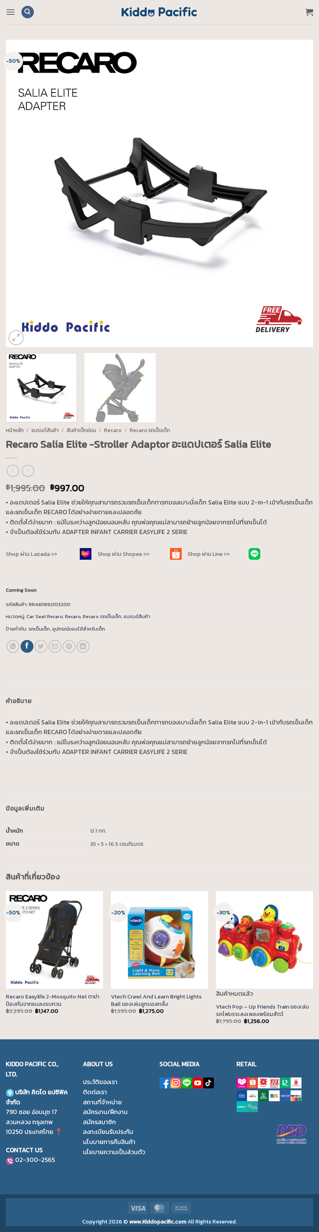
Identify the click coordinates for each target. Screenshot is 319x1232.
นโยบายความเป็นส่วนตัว (114, 1151)
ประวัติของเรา (100, 1081)
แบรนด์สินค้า (45, 430)
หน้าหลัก (15, 430)
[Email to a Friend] (55, 646)
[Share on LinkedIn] (83, 646)
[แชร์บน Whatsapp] (13, 646)
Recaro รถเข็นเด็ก (150, 430)
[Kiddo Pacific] (159, 12)
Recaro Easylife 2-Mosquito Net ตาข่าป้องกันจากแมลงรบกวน (52, 1000)
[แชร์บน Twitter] (41, 646)
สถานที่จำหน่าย (102, 1102)
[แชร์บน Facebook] (27, 646)
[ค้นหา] (27, 12)
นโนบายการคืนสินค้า (109, 1141)
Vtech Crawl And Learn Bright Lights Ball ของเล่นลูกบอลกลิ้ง (156, 1000)
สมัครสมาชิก (99, 1122)
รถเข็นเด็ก (39, 629)
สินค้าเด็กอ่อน (81, 430)
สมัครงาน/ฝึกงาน (105, 1111)
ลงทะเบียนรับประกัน (108, 1131)
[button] (10, 11)
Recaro (112, 430)
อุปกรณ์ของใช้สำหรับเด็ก (78, 629)
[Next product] (13, 471)
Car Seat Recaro (44, 616)
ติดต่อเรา (95, 1092)
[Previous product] (28, 471)
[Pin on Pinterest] (69, 646)
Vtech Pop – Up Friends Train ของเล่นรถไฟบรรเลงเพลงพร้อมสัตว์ (262, 1010)
